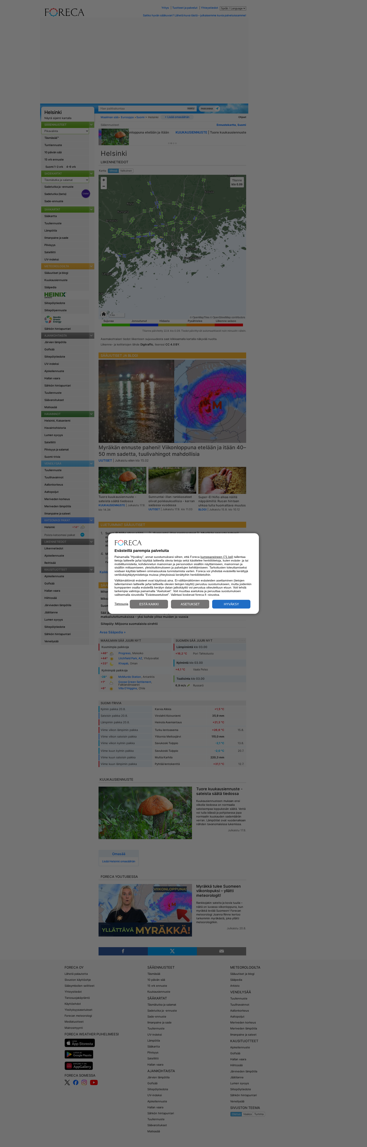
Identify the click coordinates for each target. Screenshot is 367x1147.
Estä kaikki (149, 604)
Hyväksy (231, 604)
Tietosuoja (121, 603)
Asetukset (190, 604)
